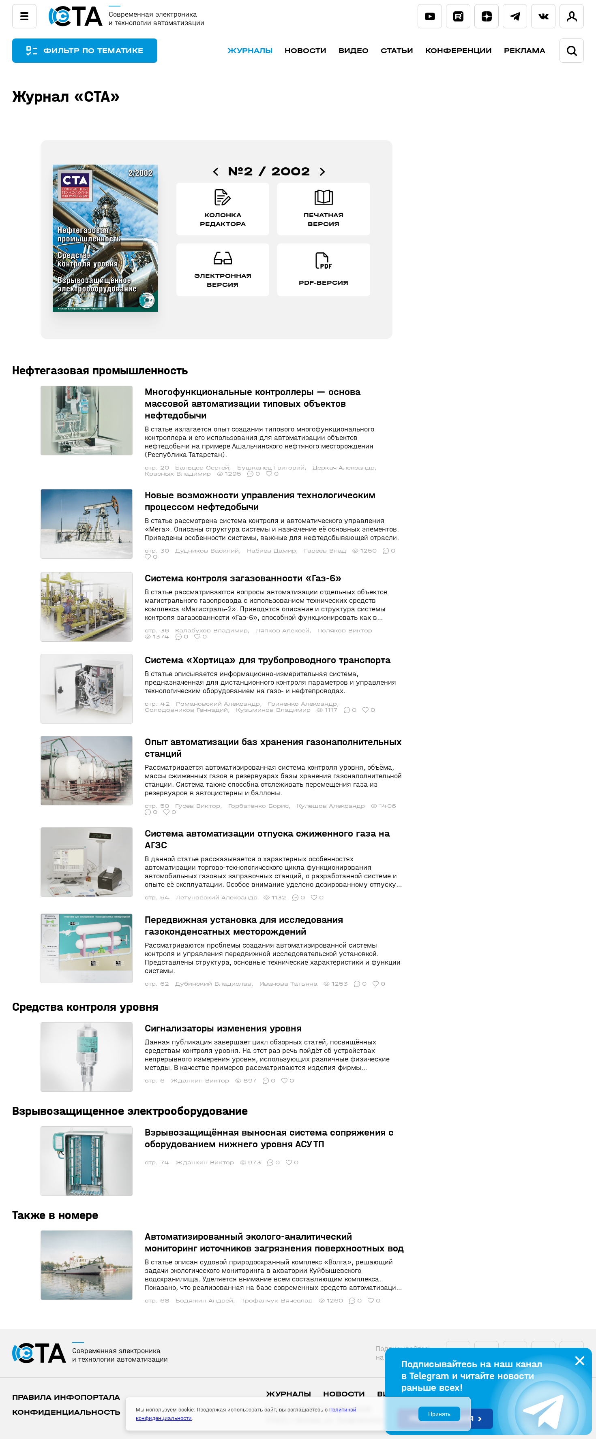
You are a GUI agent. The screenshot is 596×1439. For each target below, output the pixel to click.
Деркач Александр (344, 467)
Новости (305, 51)
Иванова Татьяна (288, 983)
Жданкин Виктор (200, 1080)
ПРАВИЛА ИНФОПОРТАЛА (66, 1397)
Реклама (524, 51)
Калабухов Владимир (211, 630)
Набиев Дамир (271, 550)
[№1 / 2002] (216, 172)
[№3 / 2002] (322, 172)
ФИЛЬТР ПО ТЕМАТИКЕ (93, 51)
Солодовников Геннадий (186, 710)
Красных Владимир (178, 473)
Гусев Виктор (197, 806)
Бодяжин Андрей (204, 1300)
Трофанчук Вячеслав (277, 1300)
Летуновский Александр (216, 897)
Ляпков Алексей (282, 630)
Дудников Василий (207, 550)
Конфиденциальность (66, 1412)
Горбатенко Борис (258, 806)
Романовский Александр (218, 703)
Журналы (249, 51)
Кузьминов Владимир (273, 710)
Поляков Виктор (344, 630)
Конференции (458, 51)
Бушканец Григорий (270, 467)
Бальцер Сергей (202, 467)
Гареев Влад (325, 550)
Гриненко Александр (302, 703)
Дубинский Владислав (213, 983)
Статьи (397, 51)
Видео (354, 51)
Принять (439, 1414)
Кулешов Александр (331, 806)
